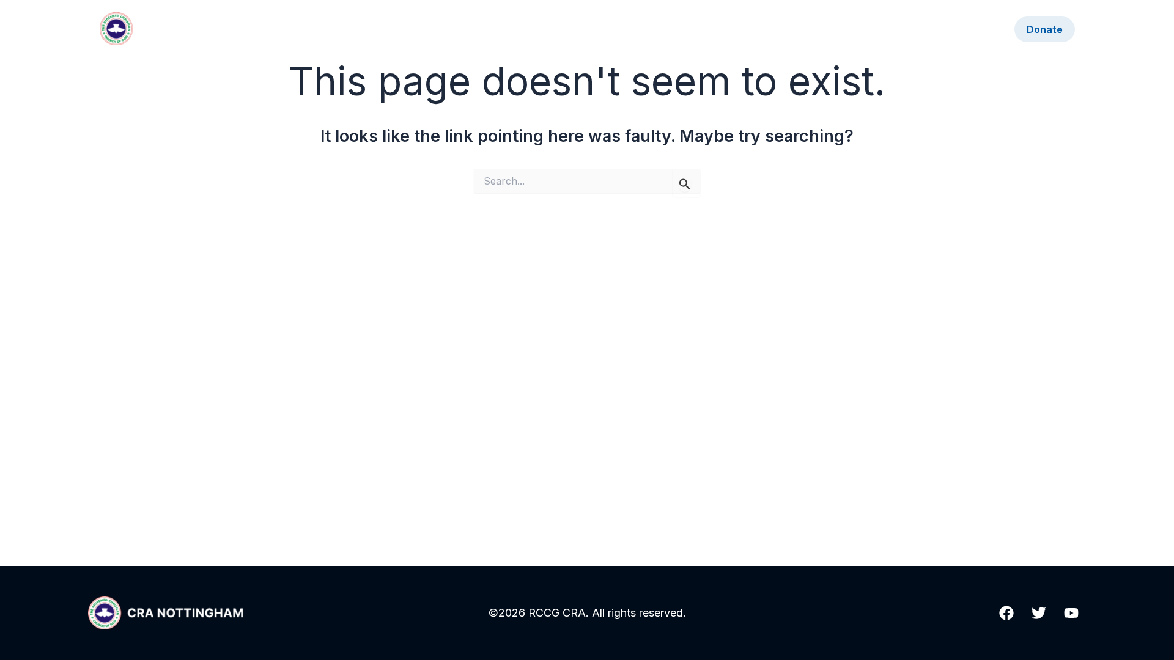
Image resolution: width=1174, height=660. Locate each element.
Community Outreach (891, 29)
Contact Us (739, 29)
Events (802, 29)
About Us (669, 29)
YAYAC (981, 29)
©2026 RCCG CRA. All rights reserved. (587, 612)
